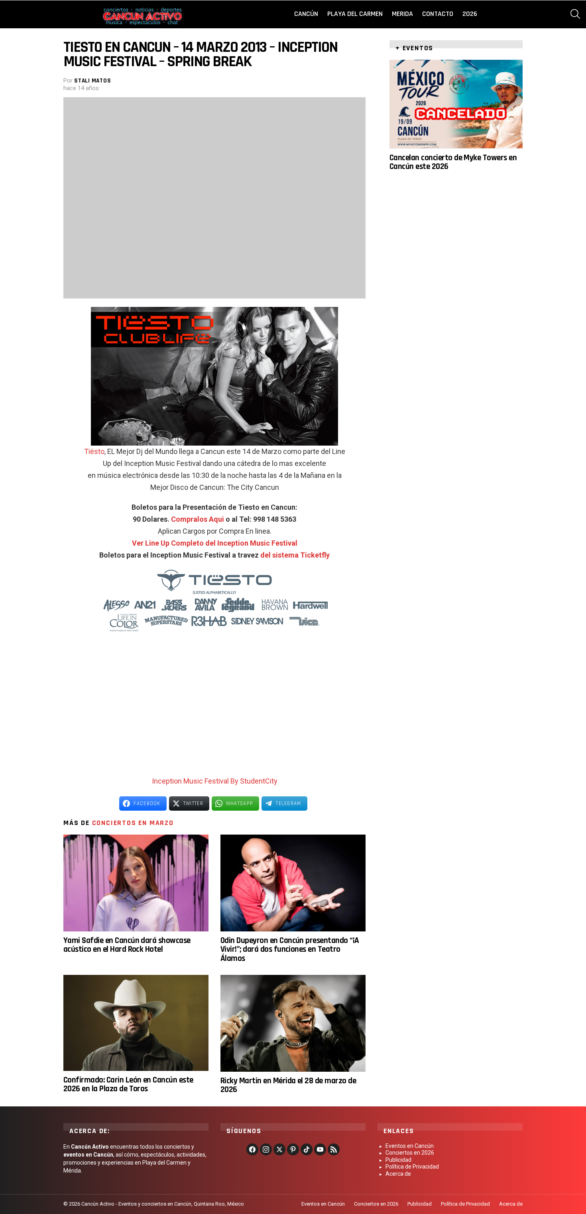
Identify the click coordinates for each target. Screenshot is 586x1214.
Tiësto (94, 451)
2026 (469, 13)
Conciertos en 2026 (409, 1152)
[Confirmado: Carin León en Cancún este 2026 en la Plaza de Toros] (135, 1023)
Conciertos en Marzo (133, 822)
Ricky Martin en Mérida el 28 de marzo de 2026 (288, 1085)
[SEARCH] (575, 14)
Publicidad (398, 1160)
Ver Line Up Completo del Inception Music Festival (214, 543)
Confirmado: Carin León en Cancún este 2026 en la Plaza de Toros (128, 1084)
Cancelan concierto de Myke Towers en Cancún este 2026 (453, 161)
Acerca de (398, 1174)
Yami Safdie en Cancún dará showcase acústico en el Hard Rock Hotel (127, 945)
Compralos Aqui (197, 519)
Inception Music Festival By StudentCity (214, 781)
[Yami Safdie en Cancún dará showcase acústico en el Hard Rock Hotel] (135, 883)
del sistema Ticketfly (295, 555)
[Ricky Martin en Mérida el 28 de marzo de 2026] (293, 1023)
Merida (402, 13)
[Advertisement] (214, 711)
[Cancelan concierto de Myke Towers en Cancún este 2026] (456, 104)
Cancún (306, 13)
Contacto (437, 13)
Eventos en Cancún (409, 1146)
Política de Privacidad (412, 1166)
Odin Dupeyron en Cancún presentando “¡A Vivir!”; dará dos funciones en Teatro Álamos (289, 949)
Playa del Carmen (355, 13)
